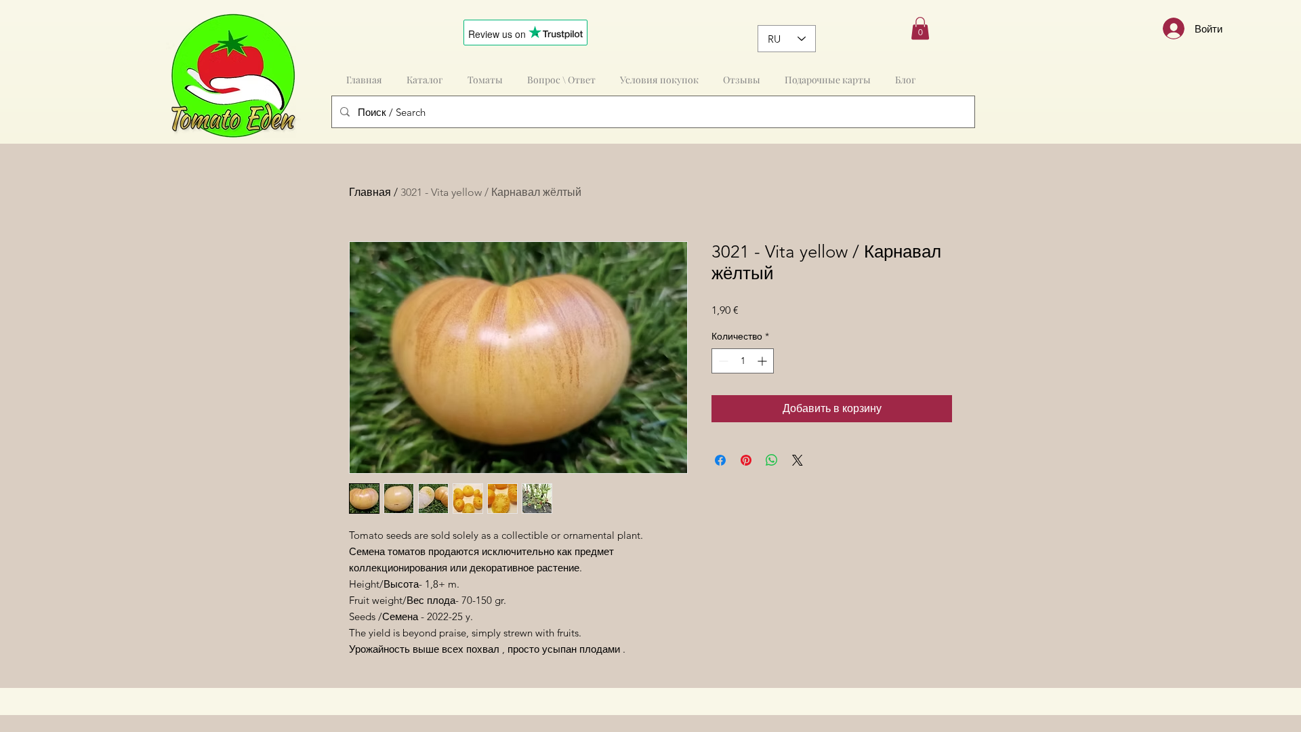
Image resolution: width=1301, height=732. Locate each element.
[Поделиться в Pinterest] (746, 460)
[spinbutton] (742, 361)
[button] (920, 28)
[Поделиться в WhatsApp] (772, 460)
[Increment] (763, 361)
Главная (370, 192)
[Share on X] (797, 460)
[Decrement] (722, 361)
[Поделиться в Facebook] (720, 460)
